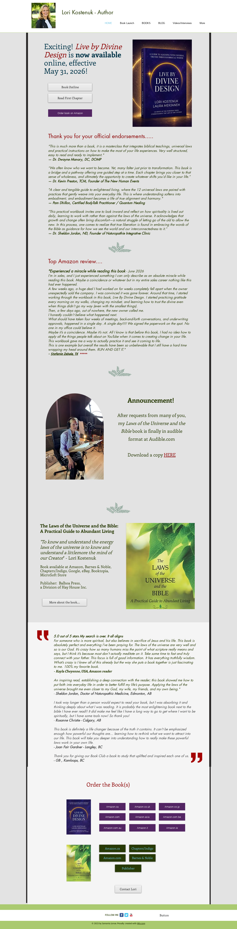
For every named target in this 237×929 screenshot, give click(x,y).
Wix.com (141, 923)
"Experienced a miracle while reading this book (87, 271)
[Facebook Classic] (121, 915)
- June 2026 (135, 271)
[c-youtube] (131, 915)
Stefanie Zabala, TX (64, 354)
